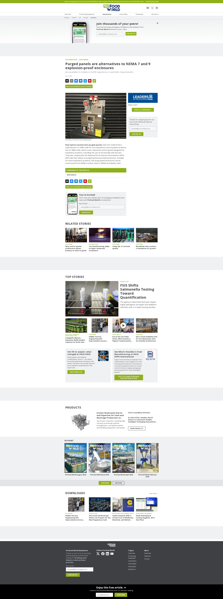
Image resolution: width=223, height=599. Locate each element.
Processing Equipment (144, 513)
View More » (153, 493)
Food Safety (116, 334)
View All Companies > (143, 110)
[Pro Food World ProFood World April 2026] (123, 458)
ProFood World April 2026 (123, 475)
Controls (139, 334)
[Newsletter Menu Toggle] (147, 8)
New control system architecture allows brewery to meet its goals (75, 248)
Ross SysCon (71, 175)
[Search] (152, 8)
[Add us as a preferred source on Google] (94, 81)
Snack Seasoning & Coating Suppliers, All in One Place (145, 518)
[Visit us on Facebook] (102, 553)
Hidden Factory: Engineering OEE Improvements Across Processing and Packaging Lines (99, 339)
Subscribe (105, 483)
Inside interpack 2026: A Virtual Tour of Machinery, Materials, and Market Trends (123, 518)
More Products (136, 428)
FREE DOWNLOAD (76, 372)
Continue (121, 595)
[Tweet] (85, 81)
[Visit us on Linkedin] (107, 553)
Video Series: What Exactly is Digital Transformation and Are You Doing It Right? (121, 339)
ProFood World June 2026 (99, 475)
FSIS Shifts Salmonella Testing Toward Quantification (137, 291)
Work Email (83, 203)
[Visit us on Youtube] (112, 553)
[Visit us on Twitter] (98, 553)
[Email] (71, 81)
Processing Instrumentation (123, 513)
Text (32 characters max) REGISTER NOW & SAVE (128, 377)
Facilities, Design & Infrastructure (72, 335)
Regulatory (124, 281)
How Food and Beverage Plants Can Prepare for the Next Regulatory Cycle (100, 518)
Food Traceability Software (139, 413)
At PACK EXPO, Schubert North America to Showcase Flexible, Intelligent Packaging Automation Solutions (142, 420)
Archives (118, 483)
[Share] (76, 81)
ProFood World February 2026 (147, 476)
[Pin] (89, 81)
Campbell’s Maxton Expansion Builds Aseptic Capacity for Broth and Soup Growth (75, 340)
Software (83, 60)
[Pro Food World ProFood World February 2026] (147, 458)
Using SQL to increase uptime (121, 247)
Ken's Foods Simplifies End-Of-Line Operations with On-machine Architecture (147, 339)
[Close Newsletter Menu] (157, 23)
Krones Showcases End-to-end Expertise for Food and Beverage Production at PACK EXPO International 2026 (110, 415)
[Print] (67, 81)
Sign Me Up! (131, 34)
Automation (71, 60)
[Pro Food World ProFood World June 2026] (99, 458)
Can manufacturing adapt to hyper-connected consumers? (99, 248)
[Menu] (157, 8)
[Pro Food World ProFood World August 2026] (75, 458)
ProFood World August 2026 (75, 475)
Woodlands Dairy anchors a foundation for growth (146, 247)
